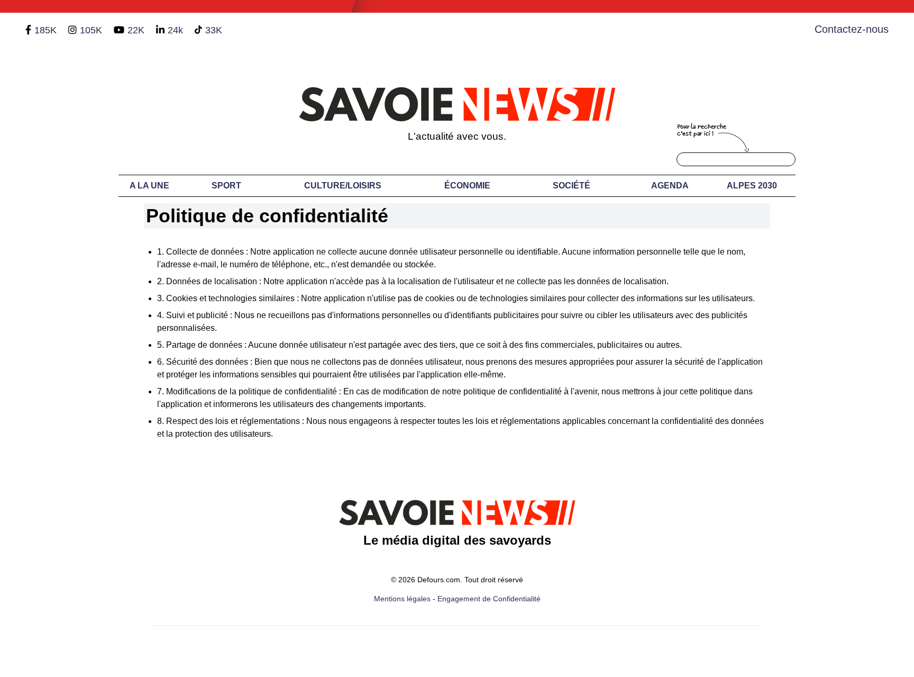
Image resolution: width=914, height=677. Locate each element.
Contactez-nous (852, 29)
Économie (467, 185)
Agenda (670, 185)
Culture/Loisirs (342, 185)
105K (91, 30)
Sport (226, 185)
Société (571, 185)
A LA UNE (149, 185)
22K (135, 30)
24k (175, 30)
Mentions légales (402, 598)
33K (213, 30)
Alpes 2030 (752, 185)
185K (45, 30)
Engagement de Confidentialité (489, 598)
